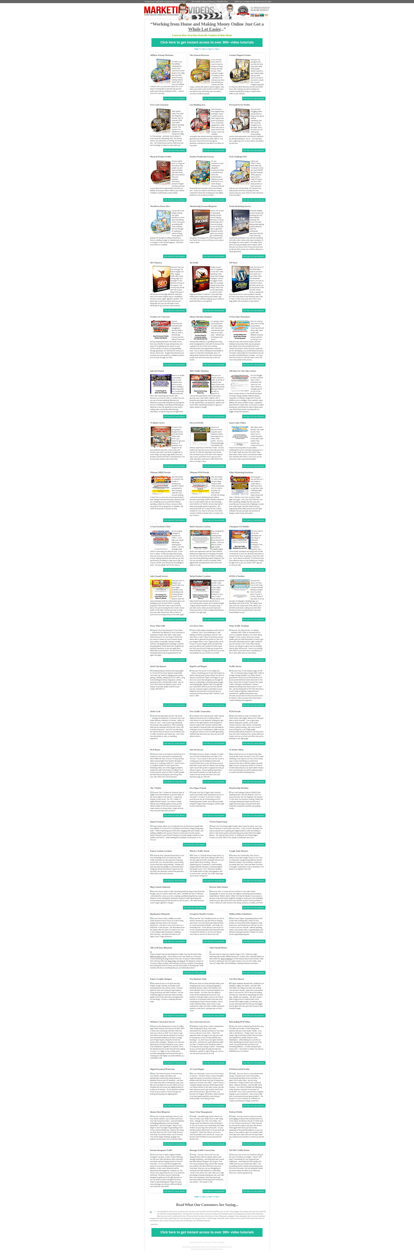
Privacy (208, 1242)
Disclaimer (200, 1242)
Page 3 (210, 49)
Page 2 (204, 49)
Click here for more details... (175, 98)
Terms (214, 1242)
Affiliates (221, 1242)
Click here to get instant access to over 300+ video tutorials (207, 42)
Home (192, 1242)
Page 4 (217, 49)
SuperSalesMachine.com (213, 1249)
